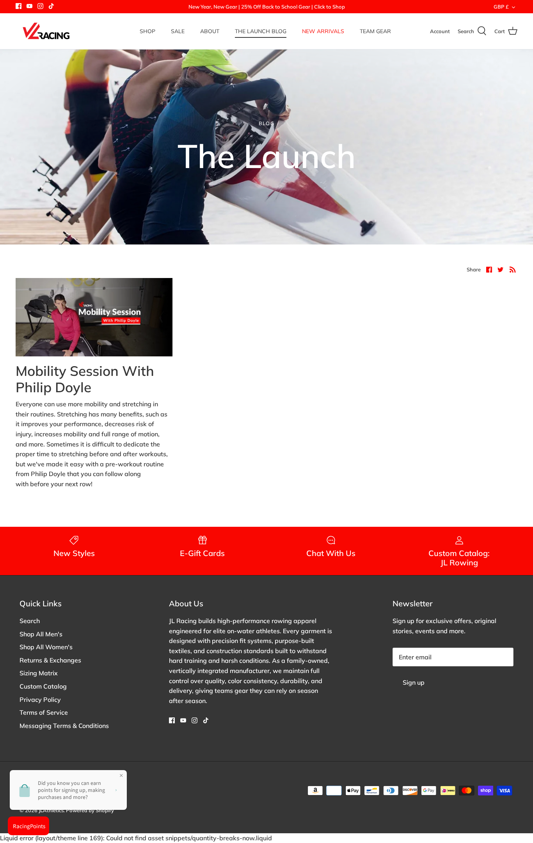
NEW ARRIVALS (323, 31)
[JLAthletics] (46, 31)
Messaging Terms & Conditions (64, 726)
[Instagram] (40, 6)
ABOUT (209, 31)
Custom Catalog (43, 686)
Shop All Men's (41, 634)
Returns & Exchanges (50, 660)
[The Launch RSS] (512, 269)
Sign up (414, 682)
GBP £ (501, 7)
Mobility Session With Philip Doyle (85, 379)
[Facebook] (18, 6)
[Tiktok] (51, 6)
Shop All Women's (46, 647)
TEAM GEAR (375, 31)
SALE (178, 31)
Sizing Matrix (39, 673)
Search (30, 621)
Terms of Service (44, 712)
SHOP (147, 31)
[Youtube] (29, 6)
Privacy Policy (40, 699)
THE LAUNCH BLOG (260, 31)
